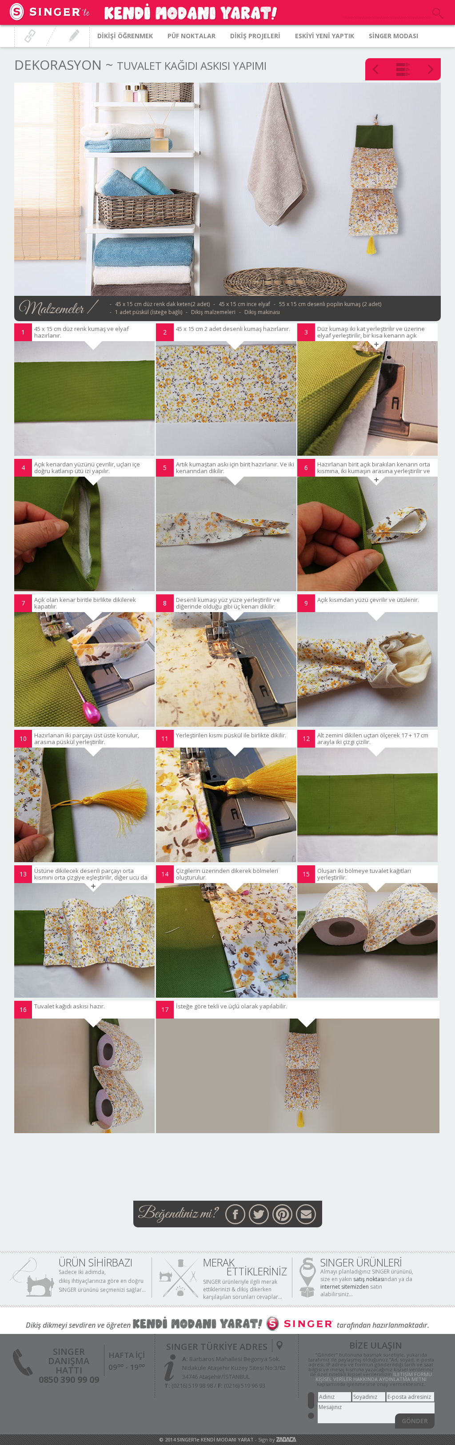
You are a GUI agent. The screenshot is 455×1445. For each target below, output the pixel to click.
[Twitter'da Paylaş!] (259, 1214)
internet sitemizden (344, 1286)
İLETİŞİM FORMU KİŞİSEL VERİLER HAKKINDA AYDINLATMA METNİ (373, 1376)
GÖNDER (415, 1421)
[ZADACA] (286, 1439)
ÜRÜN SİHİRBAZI (95, 1262)
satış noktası (368, 1279)
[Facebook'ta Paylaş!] (235, 1214)
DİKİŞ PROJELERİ (255, 36)
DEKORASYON (58, 65)
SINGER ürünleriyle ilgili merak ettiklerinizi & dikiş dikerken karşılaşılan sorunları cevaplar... (242, 1289)
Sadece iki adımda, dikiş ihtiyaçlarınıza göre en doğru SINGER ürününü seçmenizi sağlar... (102, 1281)
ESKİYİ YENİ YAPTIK (324, 36)
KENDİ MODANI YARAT (227, 1439)
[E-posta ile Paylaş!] (306, 1214)
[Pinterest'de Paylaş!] (282, 1214)
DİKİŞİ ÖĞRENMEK (125, 36)
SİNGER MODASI (393, 36)
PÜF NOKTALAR (192, 36)
